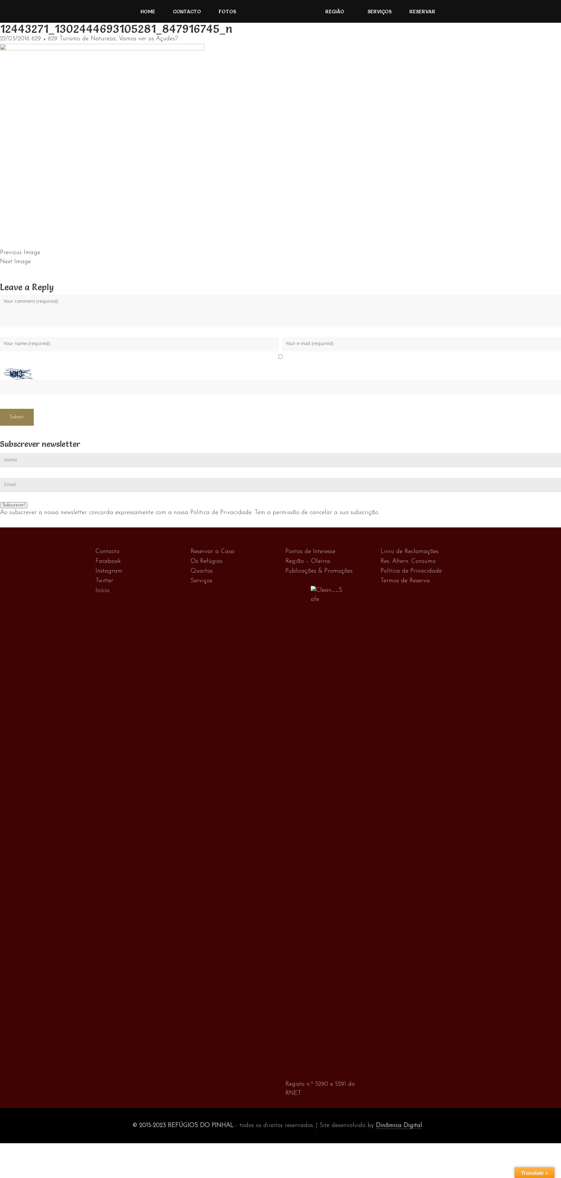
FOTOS (227, 11)
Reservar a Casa (212, 552)
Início (102, 591)
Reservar (422, 11)
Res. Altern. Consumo (408, 561)
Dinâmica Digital (399, 1125)
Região (334, 11)
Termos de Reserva (405, 581)
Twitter (104, 581)
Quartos (202, 571)
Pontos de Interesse (310, 552)
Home (148, 11)
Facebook (108, 561)
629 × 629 (44, 39)
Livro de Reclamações (409, 552)
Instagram (108, 571)
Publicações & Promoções (319, 571)
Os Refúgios (206, 561)
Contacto (187, 11)
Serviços (380, 11)
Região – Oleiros (307, 561)
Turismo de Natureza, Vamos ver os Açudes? (118, 39)
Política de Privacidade (411, 571)
